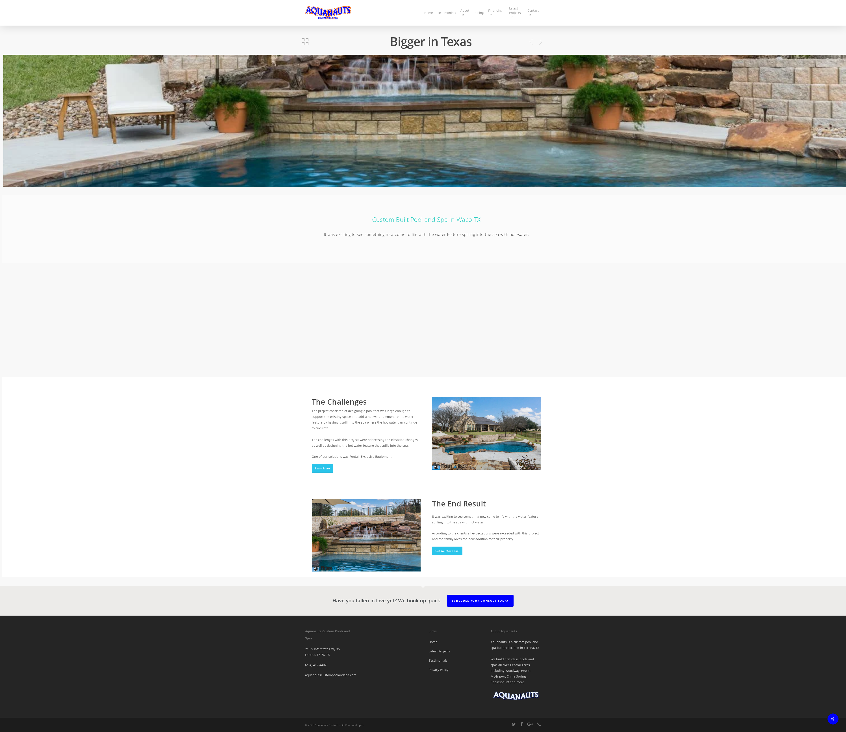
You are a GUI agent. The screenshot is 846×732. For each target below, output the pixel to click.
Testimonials (446, 13)
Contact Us (533, 12)
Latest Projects (515, 10)
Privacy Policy (438, 670)
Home (428, 13)
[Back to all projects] (305, 42)
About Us (464, 12)
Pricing (479, 13)
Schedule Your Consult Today (480, 601)
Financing (495, 10)
